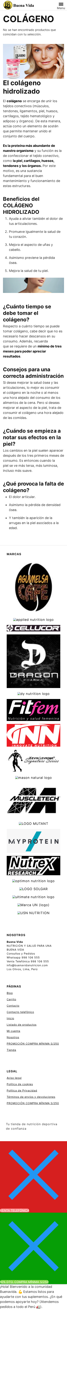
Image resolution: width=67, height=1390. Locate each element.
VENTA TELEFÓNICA (14, 1210)
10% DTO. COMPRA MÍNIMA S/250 (24, 1282)
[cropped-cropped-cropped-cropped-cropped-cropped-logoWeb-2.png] (18, 5)
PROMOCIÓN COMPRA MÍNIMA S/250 (33, 1043)
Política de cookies (20, 1084)
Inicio (10, 1018)
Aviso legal (14, 1077)
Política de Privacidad (22, 1090)
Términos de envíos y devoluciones (31, 1096)
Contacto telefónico (20, 1012)
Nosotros (13, 1037)
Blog (10, 993)
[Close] (33, 1174)
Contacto (13, 1005)
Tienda (11, 1049)
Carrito (11, 999)
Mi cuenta (13, 1030)
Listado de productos (21, 1024)
